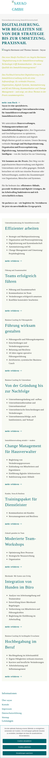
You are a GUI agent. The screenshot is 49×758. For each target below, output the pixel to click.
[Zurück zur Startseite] (24, 6)
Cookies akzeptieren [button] (24, 741)
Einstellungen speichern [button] (24, 753)
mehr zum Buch (9, 102)
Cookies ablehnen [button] (24, 747)
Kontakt (5, 704)
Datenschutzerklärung (12, 713)
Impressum (7, 709)
